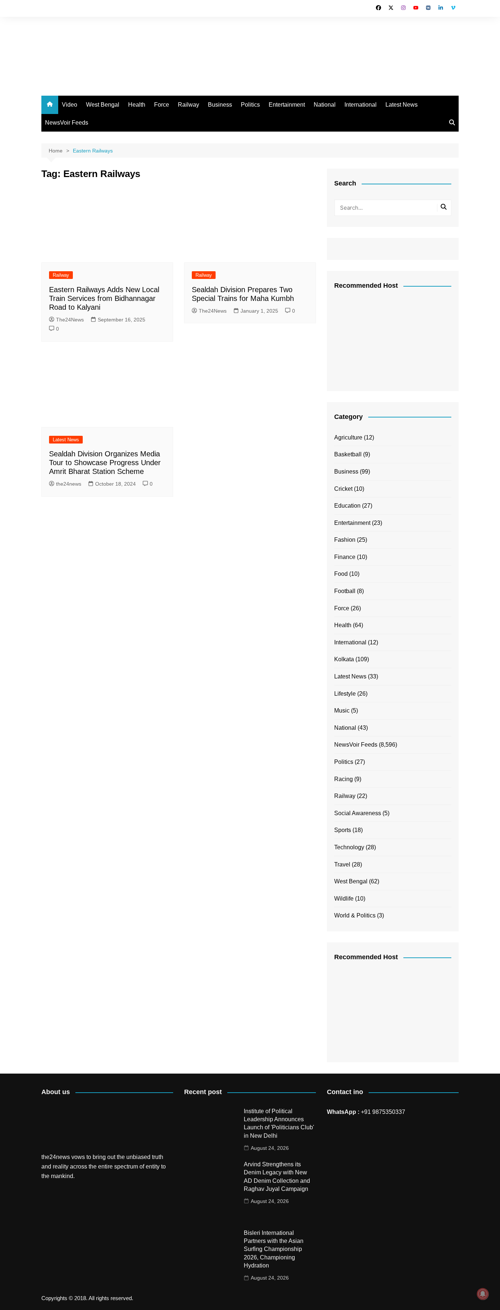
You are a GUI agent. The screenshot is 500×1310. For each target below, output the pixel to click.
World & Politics (355, 915)
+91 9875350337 (383, 1112)
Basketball (348, 454)
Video (69, 105)
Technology (349, 847)
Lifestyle (345, 694)
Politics (250, 105)
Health (136, 105)
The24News (70, 320)
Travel (342, 864)
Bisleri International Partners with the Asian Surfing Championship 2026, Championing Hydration (273, 1249)
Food (341, 574)
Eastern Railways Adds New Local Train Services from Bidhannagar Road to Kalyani (104, 298)
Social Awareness (357, 813)
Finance (344, 557)
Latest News (401, 105)
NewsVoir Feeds (66, 122)
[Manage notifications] (483, 1294)
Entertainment (287, 105)
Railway (188, 105)
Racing (343, 779)
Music (342, 710)
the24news (68, 484)
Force (161, 105)
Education (347, 506)
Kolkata (344, 659)
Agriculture (348, 437)
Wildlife (344, 898)
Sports (342, 830)
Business (220, 105)
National (325, 105)
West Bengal (102, 105)
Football (344, 591)
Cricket (343, 489)
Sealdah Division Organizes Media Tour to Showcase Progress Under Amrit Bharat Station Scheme (105, 462)
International (360, 105)
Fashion (344, 540)
